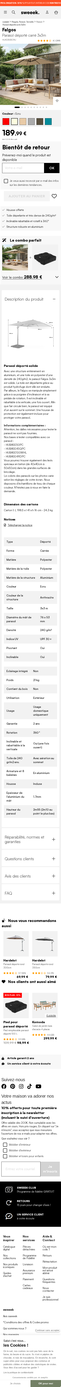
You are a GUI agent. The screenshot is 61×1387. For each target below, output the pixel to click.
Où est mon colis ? (49, 1248)
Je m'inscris (50, 1169)
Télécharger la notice (20, 525)
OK (51, 168)
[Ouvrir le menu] (5, 12)
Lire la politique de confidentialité (18, 1372)
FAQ (8, 893)
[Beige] (22, 121)
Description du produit (24, 299)
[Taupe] (39, 121)
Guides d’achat (7, 1274)
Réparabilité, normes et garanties (24, 839)
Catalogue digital (9, 1248)
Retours (47, 1255)
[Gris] (31, 121)
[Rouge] (6, 121)
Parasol (39, 22)
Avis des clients (18, 876)
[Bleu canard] (48, 121)
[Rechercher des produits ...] (13, 12)
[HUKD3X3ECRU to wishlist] (54, 196)
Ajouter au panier (27, 196)
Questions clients (19, 858)
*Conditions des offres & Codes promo (26, 1322)
